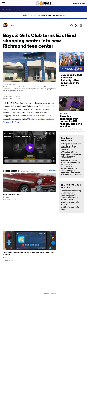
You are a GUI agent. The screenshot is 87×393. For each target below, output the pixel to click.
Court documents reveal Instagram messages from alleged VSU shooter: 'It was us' (71, 171)
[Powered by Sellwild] (53, 293)
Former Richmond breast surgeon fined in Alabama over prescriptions (70, 163)
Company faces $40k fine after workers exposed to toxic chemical (71, 146)
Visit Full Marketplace (49, 171)
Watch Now (78, 3)
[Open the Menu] (4, 3)
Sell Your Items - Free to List (29, 171)
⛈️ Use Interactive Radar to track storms (47, 15)
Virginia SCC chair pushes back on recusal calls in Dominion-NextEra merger (71, 155)
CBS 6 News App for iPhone (70, 208)
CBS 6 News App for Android (70, 203)
